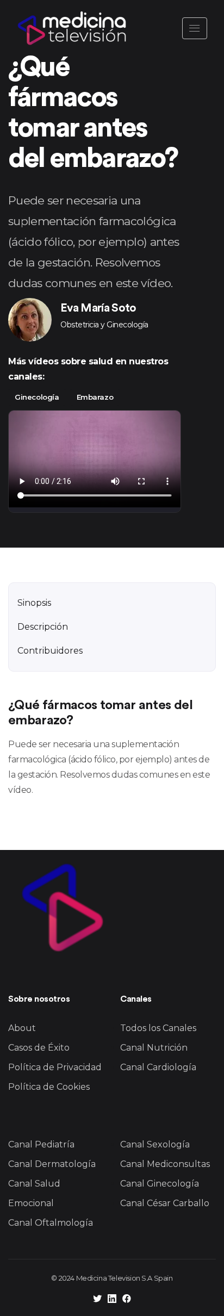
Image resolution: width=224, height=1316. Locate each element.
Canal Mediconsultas (165, 1164)
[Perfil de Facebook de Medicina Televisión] (127, 1300)
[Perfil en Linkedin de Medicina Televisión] (112, 1300)
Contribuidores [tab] (50, 650)
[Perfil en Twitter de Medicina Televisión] (97, 1300)
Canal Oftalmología (50, 1223)
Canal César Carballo (164, 1203)
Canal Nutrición (154, 1047)
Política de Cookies (49, 1087)
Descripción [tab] (42, 627)
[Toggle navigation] (194, 28)
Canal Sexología (155, 1144)
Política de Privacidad (55, 1067)
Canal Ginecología (159, 1183)
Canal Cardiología (158, 1067)
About (22, 1028)
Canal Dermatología (52, 1164)
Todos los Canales (158, 1028)
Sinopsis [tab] (34, 603)
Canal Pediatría (41, 1144)
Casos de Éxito (39, 1047)
